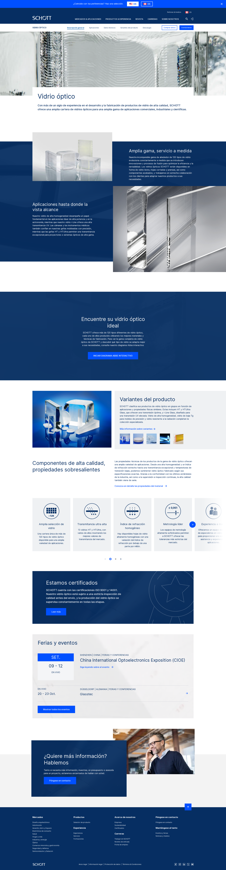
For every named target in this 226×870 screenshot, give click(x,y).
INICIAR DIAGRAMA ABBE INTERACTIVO (113, 355)
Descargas (147, 28)
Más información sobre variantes (136, 429)
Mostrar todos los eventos (56, 709)
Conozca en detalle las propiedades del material (139, 486)
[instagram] (180, 864)
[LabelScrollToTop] (188, 807)
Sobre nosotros (170, 19)
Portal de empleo (121, 845)
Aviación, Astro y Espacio (42, 828)
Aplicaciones (94, 28)
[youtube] (192, 864)
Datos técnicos (109, 28)
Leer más (56, 611)
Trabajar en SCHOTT (122, 839)
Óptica (35, 843)
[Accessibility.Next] (120, 559)
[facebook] (175, 864)
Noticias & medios (174, 12)
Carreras (152, 19)
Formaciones (79, 839)
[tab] (110, 559)
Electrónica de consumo (41, 831)
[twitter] (188, 864)
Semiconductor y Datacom (42, 851)
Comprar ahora (169, 28)
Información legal (96, 864)
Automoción (37, 825)
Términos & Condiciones (132, 864)
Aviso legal (83, 864)
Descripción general (75, 28)
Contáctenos (186, 28)
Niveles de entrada (122, 842)
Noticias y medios (163, 836)
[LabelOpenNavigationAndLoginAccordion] (192, 18)
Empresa (118, 822)
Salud (34, 834)
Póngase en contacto (60, 780)
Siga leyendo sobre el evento (95, 667)
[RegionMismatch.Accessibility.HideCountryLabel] (221, 4)
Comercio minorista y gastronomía (45, 845)
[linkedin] (184, 864)
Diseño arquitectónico (41, 822)
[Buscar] (186, 18)
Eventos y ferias (162, 833)
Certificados (119, 828)
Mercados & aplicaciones (88, 19)
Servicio (77, 836)
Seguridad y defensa (40, 848)
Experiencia (78, 833)
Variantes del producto (129, 28)
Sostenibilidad (120, 825)
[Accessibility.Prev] (105, 559)
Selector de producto (82, 822)
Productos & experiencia (118, 19)
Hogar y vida (37, 837)
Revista (139, 19)
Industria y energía (39, 840)
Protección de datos (112, 864)
